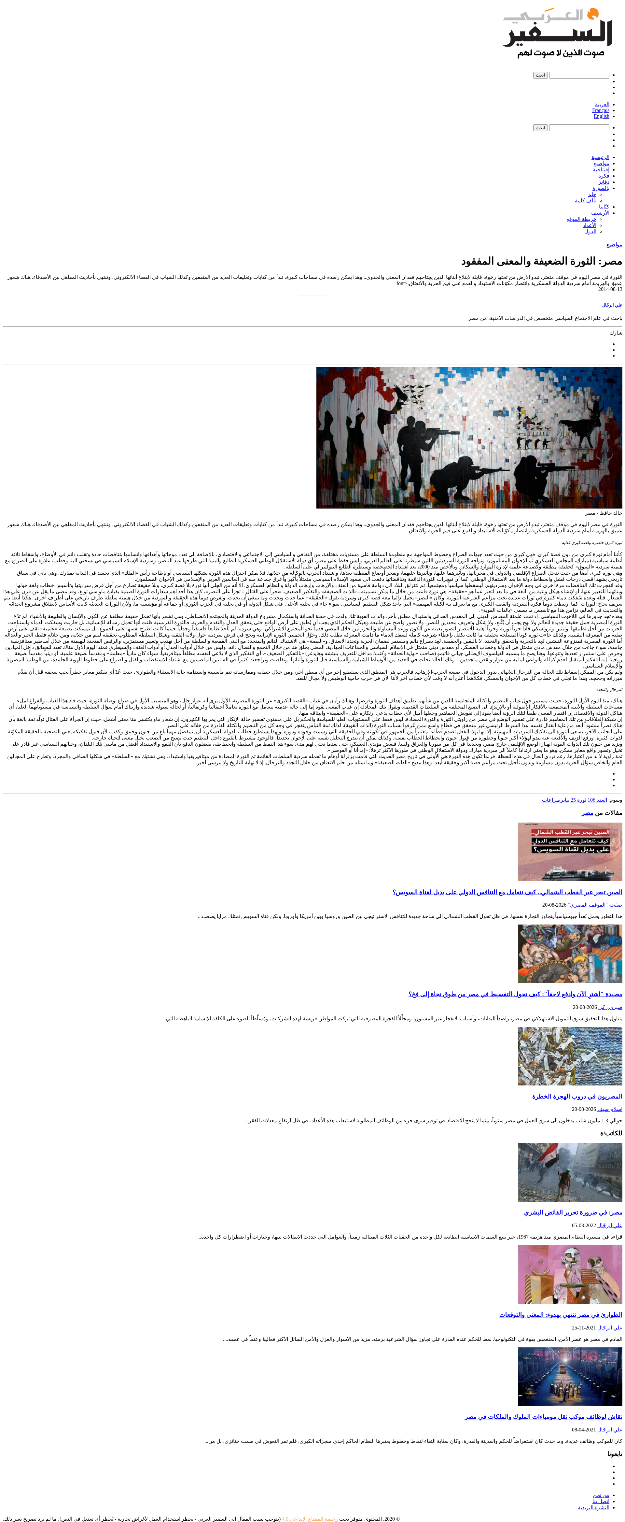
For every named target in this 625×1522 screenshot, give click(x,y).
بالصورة (600, 188)
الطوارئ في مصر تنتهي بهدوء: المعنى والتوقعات (560, 1314)
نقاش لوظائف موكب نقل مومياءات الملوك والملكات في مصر (543, 1416)
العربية (602, 104)
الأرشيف (600, 213)
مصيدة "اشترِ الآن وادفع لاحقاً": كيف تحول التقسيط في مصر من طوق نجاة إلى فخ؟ (515, 994)
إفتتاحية (601, 169)
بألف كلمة (585, 200)
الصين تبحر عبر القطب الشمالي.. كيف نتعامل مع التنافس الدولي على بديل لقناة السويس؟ (507, 892)
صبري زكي (610, 1007)
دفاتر (604, 182)
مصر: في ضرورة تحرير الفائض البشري (573, 1212)
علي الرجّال (612, 305)
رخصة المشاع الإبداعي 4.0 (310, 1519)
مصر (587, 812)
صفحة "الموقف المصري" (595, 905)
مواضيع (601, 163)
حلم (592, 194)
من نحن (601, 1495)
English (601, 116)
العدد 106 (597, 800)
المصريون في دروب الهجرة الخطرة (577, 1096)
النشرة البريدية (593, 1507)
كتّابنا (604, 206)
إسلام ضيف (609, 1109)
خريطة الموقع (581, 219)
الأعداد (589, 225)
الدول (590, 231)
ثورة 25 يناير (573, 800)
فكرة (603, 176)
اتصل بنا (600, 1501)
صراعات (551, 800)
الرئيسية (600, 157)
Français (600, 110)
